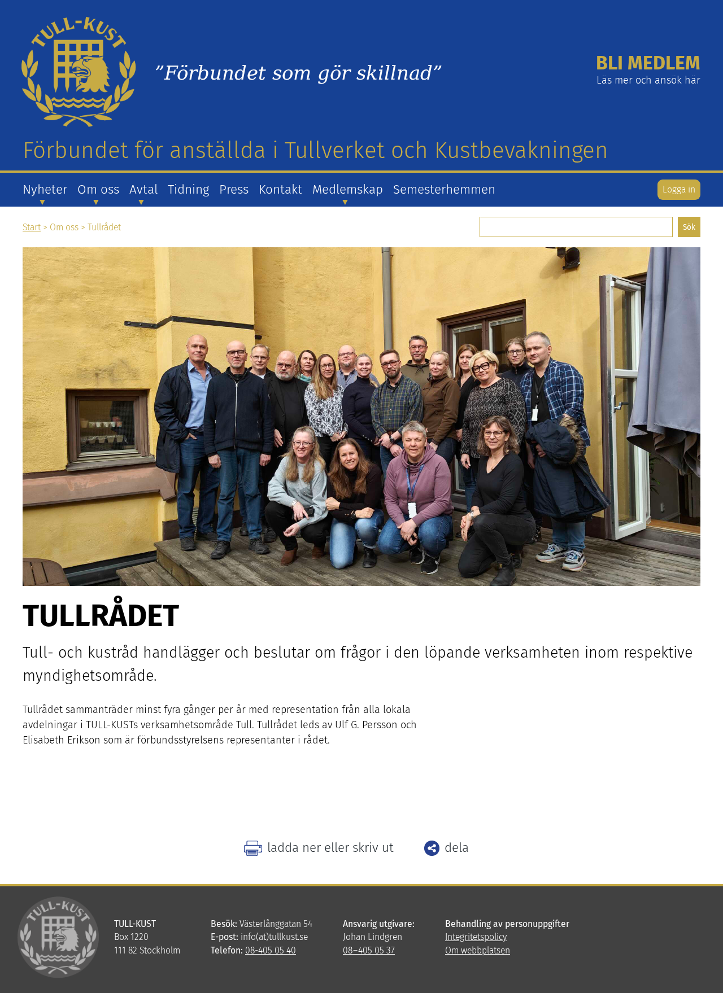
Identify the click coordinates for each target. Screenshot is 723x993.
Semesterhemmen (444, 189)
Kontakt (280, 189)
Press (234, 189)
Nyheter (45, 189)
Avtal (143, 189)
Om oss (98, 189)
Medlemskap (347, 189)
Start (32, 227)
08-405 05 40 (270, 950)
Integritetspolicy (476, 936)
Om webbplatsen (477, 950)
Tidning (188, 189)
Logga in (679, 189)
